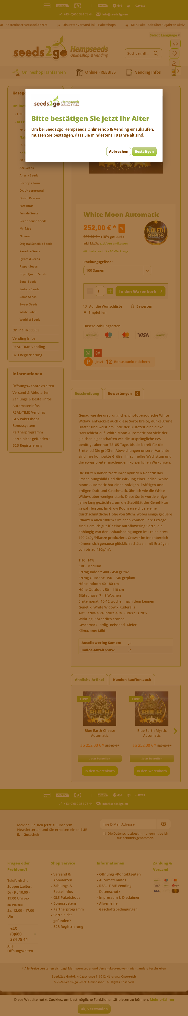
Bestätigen (144, 151)
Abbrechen (118, 151)
